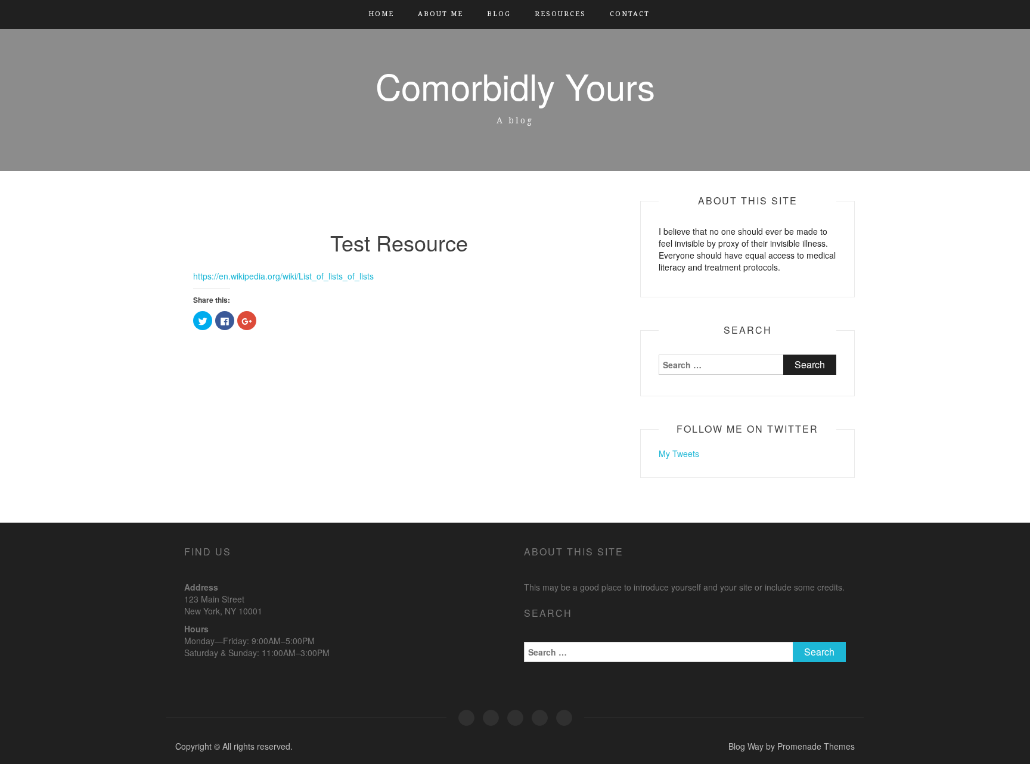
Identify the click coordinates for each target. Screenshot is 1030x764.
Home (381, 14)
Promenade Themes (816, 746)
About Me (440, 14)
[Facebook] (491, 718)
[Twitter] (515, 718)
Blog (499, 14)
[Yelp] (466, 718)
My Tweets (679, 453)
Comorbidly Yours (515, 85)
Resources (560, 14)
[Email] (564, 718)
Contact (630, 14)
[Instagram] (540, 718)
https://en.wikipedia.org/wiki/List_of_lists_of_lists (283, 276)
